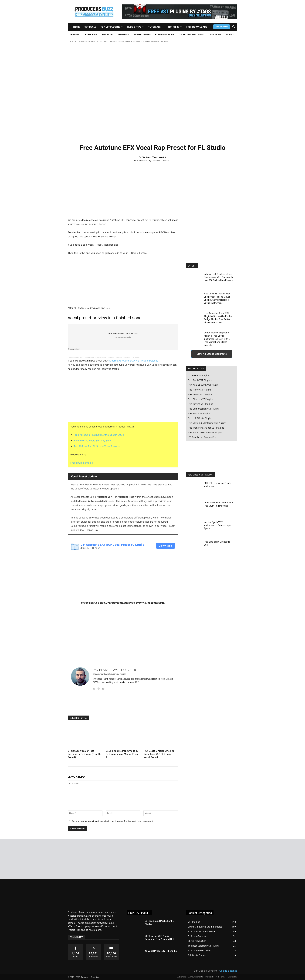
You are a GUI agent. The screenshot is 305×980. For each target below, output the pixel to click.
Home (76, 26)
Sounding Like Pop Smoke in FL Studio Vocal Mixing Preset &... (122, 754)
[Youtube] (103, 688)
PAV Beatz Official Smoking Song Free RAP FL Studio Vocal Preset (159, 754)
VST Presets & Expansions (86, 41)
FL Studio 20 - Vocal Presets (112, 41)
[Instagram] (94, 688)
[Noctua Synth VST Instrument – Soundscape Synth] (193, 528)
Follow (93, 945)
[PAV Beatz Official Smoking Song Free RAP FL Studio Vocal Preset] (161, 736)
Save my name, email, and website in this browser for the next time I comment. (112, 821)
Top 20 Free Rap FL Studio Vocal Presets (97, 446)
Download (165, 545)
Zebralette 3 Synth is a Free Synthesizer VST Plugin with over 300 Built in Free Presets (219, 277)
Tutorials (154, 26)
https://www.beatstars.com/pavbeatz (109, 674)
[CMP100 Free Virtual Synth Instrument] (193, 489)
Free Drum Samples (81, 462)
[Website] (98, 688)
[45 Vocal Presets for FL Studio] (134, 955)
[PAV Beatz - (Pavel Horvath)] (80, 678)
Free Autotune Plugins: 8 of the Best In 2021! (99, 434)
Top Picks (173, 26)
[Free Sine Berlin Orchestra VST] (193, 547)
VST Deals (90, 26)
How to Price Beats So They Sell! (92, 440)
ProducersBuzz (73, 357)
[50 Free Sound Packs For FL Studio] (134, 925)
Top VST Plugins (110, 26)
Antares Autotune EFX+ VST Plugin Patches (133, 360)
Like (75, 945)
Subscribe (111, 945)
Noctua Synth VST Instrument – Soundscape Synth (217, 525)
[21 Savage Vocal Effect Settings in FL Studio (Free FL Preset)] (85, 736)
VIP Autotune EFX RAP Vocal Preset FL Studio (112, 545)
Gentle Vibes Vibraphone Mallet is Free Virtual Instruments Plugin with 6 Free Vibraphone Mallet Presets (217, 338)
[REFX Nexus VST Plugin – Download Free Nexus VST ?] (134, 940)
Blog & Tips (134, 26)
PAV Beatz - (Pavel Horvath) (154, 157)
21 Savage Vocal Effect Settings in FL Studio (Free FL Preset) (84, 754)
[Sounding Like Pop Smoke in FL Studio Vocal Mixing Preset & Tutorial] (123, 736)
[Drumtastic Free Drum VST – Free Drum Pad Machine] (193, 508)
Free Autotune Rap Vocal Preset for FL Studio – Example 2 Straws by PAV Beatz (109, 357)
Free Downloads (196, 26)
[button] (233, 27)
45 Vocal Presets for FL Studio (161, 951)
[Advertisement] (123, 192)
